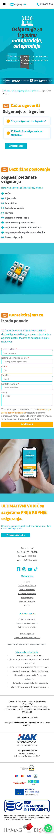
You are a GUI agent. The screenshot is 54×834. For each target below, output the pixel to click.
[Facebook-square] (18, 569)
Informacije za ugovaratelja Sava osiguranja (30, 683)
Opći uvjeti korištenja (27, 586)
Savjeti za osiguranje (26, 619)
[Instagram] (24, 569)
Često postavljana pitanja (27, 623)
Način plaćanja (27, 597)
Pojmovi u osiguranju (27, 627)
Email (4, 375)
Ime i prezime (8, 349)
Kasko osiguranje (27, 634)
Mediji (27, 605)
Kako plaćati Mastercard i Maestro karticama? (27, 644)
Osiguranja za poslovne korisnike (25, 91)
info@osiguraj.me (30, 560)
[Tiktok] (35, 569)
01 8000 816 (30, 556)
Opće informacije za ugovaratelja (29, 655)
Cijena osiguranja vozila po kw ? (27, 638)
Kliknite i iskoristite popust (27, 745)
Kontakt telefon (9, 384)
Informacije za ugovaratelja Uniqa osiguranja (29, 671)
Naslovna (6, 91)
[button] (4, 4)
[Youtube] (30, 569)
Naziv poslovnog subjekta (14, 358)
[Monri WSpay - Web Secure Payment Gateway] (27, 770)
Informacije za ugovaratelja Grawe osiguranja (30, 687)
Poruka (5, 393)
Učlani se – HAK (34, 756)
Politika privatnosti (27, 589)
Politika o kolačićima (27, 593)
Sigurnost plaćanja (27, 601)
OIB (3, 366)
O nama (27, 582)
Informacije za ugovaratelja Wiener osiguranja (29, 667)
